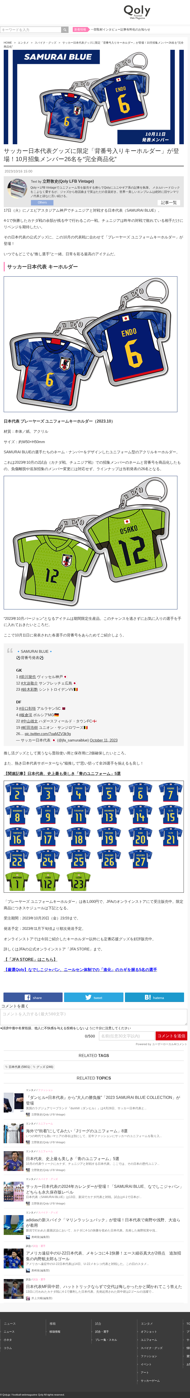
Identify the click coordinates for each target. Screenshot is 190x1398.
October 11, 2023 (104, 740)
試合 (28, 1246)
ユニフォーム (45, 1123)
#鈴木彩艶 (29, 689)
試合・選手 (39, 1246)
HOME (8, 42)
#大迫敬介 (29, 683)
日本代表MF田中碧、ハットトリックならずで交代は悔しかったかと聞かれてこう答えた (104, 1286)
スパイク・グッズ (45, 42)
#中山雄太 (29, 721)
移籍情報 (54, 1331)
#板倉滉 (25, 715)
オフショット (149, 1331)
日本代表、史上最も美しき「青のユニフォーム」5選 (72, 1159)
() (19, 1067)
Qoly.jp (6, 1394)
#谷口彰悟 (27, 708)
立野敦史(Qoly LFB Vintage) (68, 181)
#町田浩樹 (29, 727)
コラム (8, 1347)
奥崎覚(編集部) (40, 1236)
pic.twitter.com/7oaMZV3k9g (48, 734)
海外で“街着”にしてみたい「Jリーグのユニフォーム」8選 (77, 1131)
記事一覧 (169, 202)
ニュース (9, 1331)
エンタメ (23, 42)
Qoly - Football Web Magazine (137, 12)
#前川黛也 (27, 677)
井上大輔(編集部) (41, 1298)
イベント (146, 1364)
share (37, 998)
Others (42, 202)
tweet (97, 998)
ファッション (45, 1090)
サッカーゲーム (150, 1380)
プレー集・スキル (106, 1339)
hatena (158, 998)
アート (145, 1372)
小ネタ (8, 1339)
